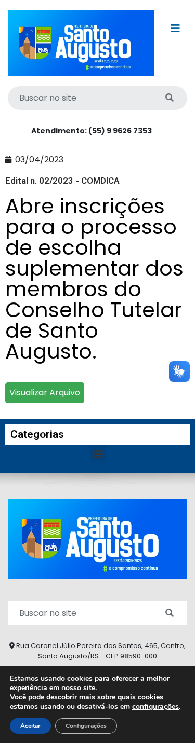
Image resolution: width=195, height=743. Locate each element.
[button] (97, 453)
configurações (155, 706)
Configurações (86, 726)
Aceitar (30, 726)
